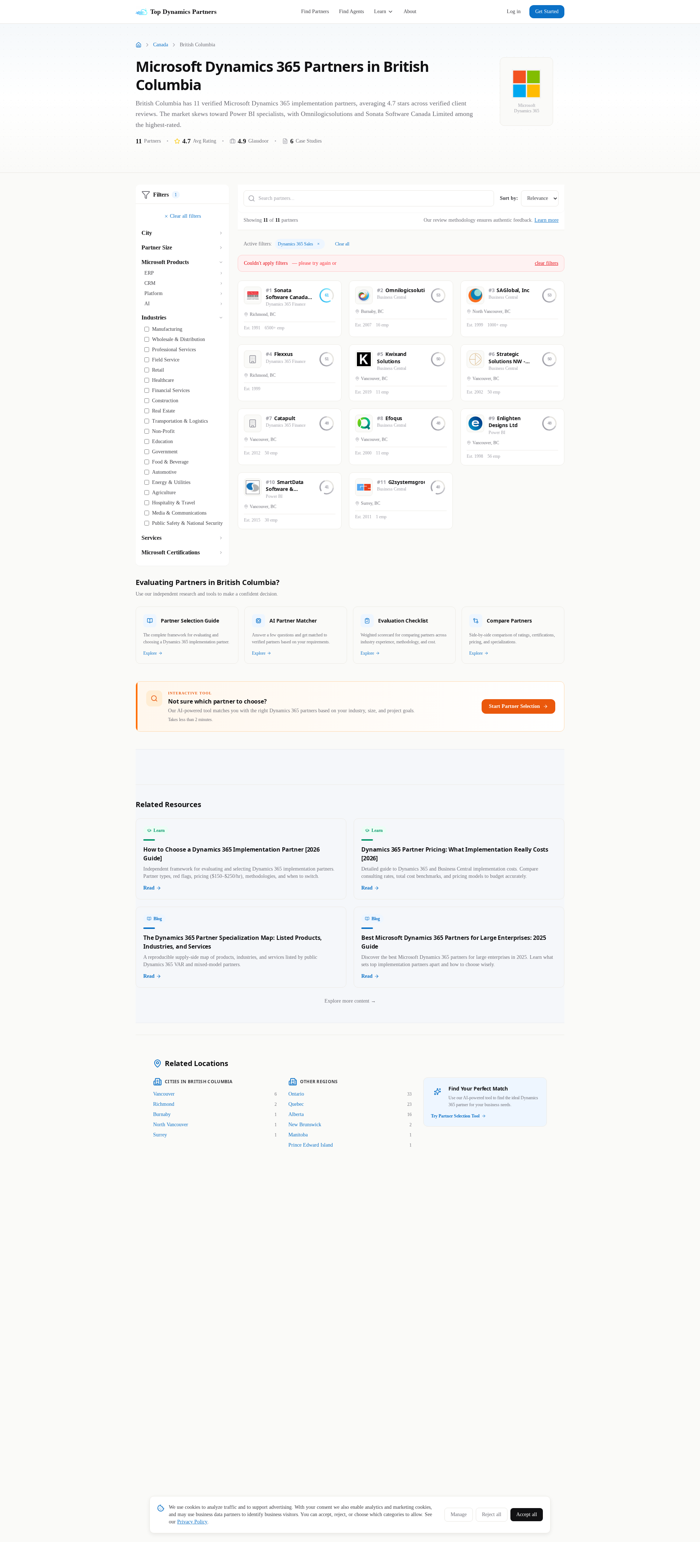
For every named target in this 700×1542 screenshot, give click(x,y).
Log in (514, 11)
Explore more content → (350, 1001)
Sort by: (509, 198)
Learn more (546, 220)
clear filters (546, 263)
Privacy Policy (192, 1521)
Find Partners (315, 11)
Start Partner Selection (514, 706)
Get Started (547, 11)
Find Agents (351, 11)
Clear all (342, 244)
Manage (459, 1514)
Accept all (526, 1514)
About (410, 11)
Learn (380, 11)
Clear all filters (185, 216)
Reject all (491, 1514)
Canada (160, 44)
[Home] (138, 45)
